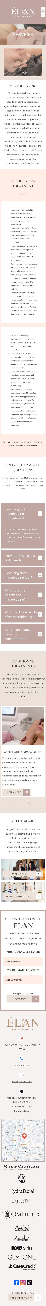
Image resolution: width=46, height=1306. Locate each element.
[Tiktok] (29, 1282)
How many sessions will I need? (20, 558)
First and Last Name (23, 951)
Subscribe (20, 999)
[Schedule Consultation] (43, 9)
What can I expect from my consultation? (18, 634)
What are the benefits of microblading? (15, 594)
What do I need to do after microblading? (21, 614)
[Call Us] (43, 14)
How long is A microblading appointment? (15, 513)
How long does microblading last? (18, 575)
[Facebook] (16, 1282)
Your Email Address (23, 970)
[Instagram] (23, 1282)
